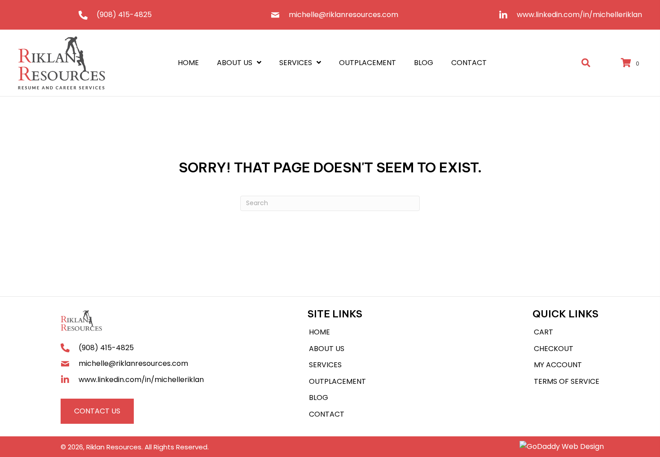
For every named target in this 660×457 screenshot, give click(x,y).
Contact (326, 414)
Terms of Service (566, 381)
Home (319, 332)
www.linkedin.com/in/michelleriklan (579, 14)
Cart (543, 332)
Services (325, 365)
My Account (558, 365)
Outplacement (337, 381)
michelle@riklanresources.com (343, 14)
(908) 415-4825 (124, 14)
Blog (318, 397)
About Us (326, 348)
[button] (97, 411)
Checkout (553, 348)
